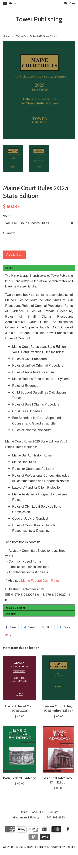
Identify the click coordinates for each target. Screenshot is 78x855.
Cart (72, 3)
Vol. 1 (7, 216)
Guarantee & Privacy (26, 817)
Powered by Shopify (62, 847)
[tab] (39, 268)
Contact (53, 812)
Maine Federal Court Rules (40, 580)
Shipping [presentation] (10, 613)
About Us (38, 812)
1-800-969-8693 (54, 817)
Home (6, 36)
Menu (12, 3)
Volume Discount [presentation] (15, 607)
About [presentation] (9, 267)
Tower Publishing (39, 19)
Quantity (9, 233)
